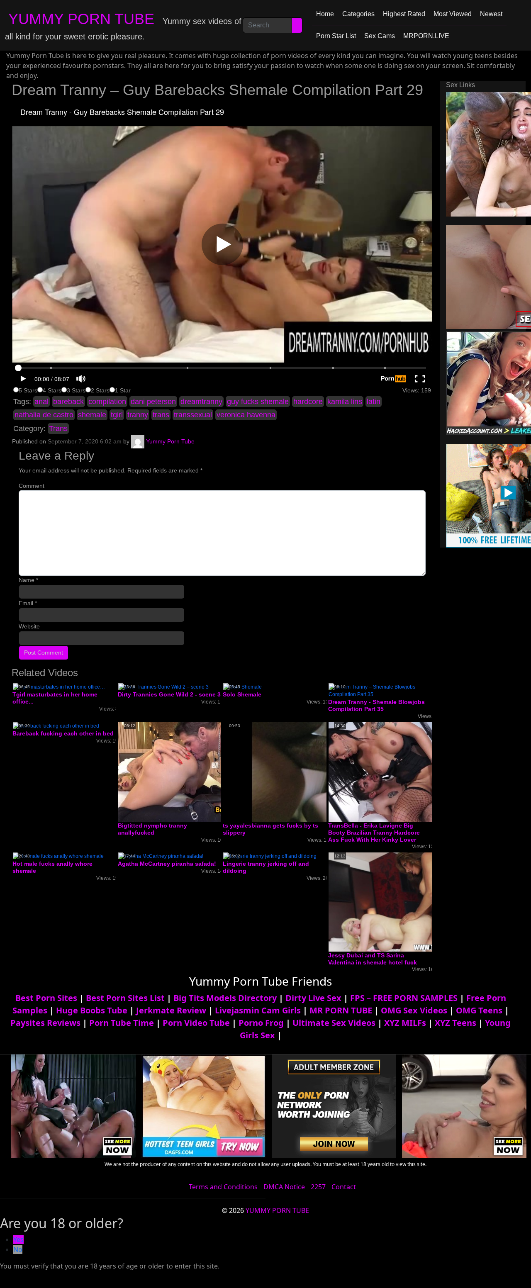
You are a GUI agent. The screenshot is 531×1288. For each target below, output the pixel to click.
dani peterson (153, 401)
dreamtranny (201, 401)
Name (28, 580)
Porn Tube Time (121, 1022)
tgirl (117, 415)
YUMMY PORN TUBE (81, 18)
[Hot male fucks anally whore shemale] (58, 856)
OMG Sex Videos (414, 1010)
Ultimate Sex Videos (333, 1022)
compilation (107, 401)
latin (373, 401)
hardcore (308, 401)
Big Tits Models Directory (225, 997)
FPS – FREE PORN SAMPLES (404, 997)
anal (41, 401)
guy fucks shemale (258, 401)
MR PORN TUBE (340, 1010)
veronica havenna (246, 415)
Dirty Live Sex (313, 997)
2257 (318, 1186)
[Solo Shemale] (242, 687)
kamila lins (344, 401)
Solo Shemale (242, 694)
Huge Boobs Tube (91, 1010)
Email (28, 603)
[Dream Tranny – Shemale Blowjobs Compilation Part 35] (380, 691)
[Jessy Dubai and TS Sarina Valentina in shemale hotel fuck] (394, 902)
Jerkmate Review (171, 1010)
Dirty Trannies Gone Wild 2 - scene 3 (169, 694)
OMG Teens (479, 1010)
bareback (68, 401)
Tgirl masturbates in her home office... (54, 698)
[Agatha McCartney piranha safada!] (161, 856)
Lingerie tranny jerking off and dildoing (266, 867)
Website (29, 626)
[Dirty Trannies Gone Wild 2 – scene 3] (163, 687)
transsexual (193, 415)
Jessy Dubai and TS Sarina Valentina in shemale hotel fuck (372, 959)
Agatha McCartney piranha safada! (167, 863)
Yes (18, 1239)
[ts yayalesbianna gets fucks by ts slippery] (289, 771)
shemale (92, 415)
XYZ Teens (455, 1022)
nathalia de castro (44, 415)
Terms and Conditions (223, 1186)
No (17, 1249)
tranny (137, 415)
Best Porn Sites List (125, 997)
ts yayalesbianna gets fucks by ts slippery (270, 829)
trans (161, 415)
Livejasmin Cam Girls (258, 1010)
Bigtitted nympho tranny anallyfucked (152, 829)
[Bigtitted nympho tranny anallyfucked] (184, 771)
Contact (343, 1186)
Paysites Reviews (45, 1022)
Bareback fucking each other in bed (63, 733)
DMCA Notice (284, 1186)
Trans (58, 428)
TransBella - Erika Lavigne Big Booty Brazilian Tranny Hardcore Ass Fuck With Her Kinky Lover (374, 832)
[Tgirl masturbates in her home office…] (58, 687)
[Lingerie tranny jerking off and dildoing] (270, 856)
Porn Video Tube (196, 1022)
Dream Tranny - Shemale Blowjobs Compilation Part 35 (376, 705)
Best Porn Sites (46, 997)
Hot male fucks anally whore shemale (52, 867)
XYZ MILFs (405, 1022)
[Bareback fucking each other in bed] (56, 725)
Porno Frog (261, 1022)
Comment (31, 485)
